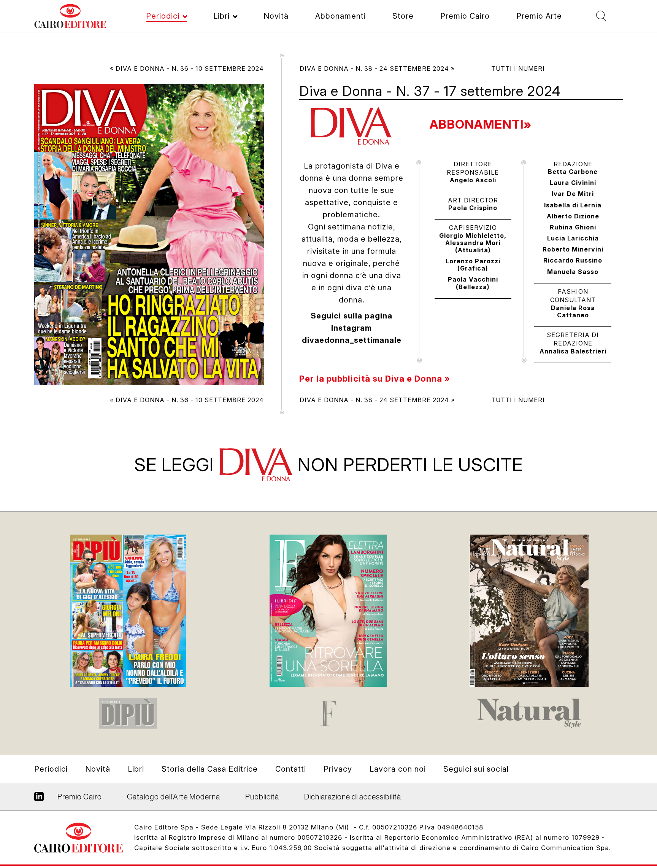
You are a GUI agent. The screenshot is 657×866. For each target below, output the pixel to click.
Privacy (338, 769)
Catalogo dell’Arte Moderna (173, 796)
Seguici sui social (476, 769)
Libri (221, 16)
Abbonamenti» (481, 124)
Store (403, 16)
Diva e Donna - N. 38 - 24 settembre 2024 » (377, 68)
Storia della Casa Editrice (210, 769)
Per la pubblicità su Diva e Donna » (374, 379)
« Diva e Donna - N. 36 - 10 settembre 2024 (187, 68)
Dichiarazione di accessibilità (352, 796)
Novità (276, 16)
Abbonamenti (340, 16)
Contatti (290, 769)
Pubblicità (262, 796)
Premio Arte (539, 16)
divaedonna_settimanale (352, 340)
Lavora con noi (398, 769)
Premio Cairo (465, 16)
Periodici (162, 16)
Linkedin (39, 799)
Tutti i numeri (518, 68)
